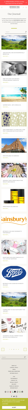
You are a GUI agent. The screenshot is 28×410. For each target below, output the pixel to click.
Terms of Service (14, 386)
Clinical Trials (14, 367)
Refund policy (14, 388)
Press (14, 369)
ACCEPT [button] (14, 407)
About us (14, 365)
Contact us (14, 380)
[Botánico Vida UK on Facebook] (11, 396)
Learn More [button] (5, 403)
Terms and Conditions (14, 371)
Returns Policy (14, 373)
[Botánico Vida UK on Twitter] (14, 396)
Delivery (14, 384)
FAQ (14, 376)
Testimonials (14, 378)
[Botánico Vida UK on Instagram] (16, 396)
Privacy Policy (14, 382)
